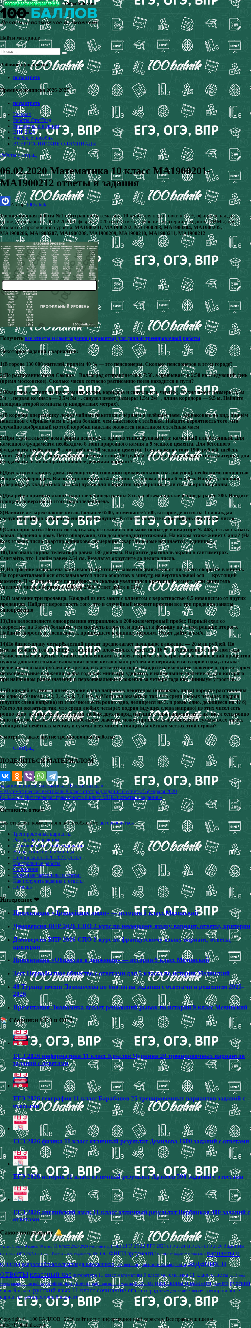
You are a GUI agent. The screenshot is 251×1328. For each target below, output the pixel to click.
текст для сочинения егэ (181, 1291)
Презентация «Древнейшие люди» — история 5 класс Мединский (105, 912)
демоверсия (126, 1264)
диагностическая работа (162, 1264)
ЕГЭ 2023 (156, 1246)
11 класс (62, 1246)
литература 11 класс (94, 1275)
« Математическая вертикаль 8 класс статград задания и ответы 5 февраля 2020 (88, 791)
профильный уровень (68, 1283)
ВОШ (116, 1246)
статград (93, 785)
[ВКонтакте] (5, 776)
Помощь (22, 887)
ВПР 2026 (24, 132)
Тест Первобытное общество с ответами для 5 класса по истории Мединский (121, 973)
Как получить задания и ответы (48, 881)
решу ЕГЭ (220, 1283)
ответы (219, 1274)
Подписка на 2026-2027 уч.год (47, 857)
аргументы (141, 1253)
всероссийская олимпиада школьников (68, 1264)
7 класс (5, 1246)
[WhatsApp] (40, 776)
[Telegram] (52, 776)
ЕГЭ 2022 (133, 1245)
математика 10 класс (61, 785)
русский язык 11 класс (64, 1290)
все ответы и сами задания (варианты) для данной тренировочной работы (112, 338)
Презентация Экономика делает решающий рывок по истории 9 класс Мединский (130, 1007)
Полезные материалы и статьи (47, 875)
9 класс (31, 1246)
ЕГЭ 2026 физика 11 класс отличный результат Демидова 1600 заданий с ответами (131, 1141)
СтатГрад (23, 748)
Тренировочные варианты (42, 834)
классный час (51, 1274)
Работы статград (18, 155)
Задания (234, 1245)
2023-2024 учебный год (90, 1246)
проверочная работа (27, 1283)
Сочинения (25, 869)
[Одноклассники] (17, 776)
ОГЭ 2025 (25, 1254)
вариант (165, 1253)
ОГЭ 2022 (8, 1254)
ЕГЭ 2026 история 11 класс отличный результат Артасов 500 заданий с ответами (128, 1176)
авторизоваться (117, 823)
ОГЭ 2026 (43, 1254)
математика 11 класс (184, 1274)
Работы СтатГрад (32, 120)
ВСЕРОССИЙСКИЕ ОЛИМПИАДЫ (55, 143)
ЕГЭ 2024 (176, 1246)
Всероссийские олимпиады (43, 851)
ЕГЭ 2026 (213, 1246)
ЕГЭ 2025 (195, 1246)
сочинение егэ (116, 1290)
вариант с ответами (190, 1254)
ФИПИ (117, 1253)
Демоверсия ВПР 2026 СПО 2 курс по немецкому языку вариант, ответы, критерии (131, 926)
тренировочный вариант (50, 1297)
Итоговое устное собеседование (49, 845)
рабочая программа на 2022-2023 (123, 1283)
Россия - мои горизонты (72, 1254)
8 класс (18, 1246)
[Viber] (29, 776)
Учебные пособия (33, 138)
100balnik (36, 204)
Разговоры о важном (36, 126)
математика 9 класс (138, 1275)
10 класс (45, 1246)
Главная (22, 114)
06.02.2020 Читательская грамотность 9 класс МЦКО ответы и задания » (81, 797)
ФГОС (100, 1253)
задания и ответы (19, 785)
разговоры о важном (183, 1282)
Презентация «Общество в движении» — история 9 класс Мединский (111, 959)
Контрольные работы (36, 863)
